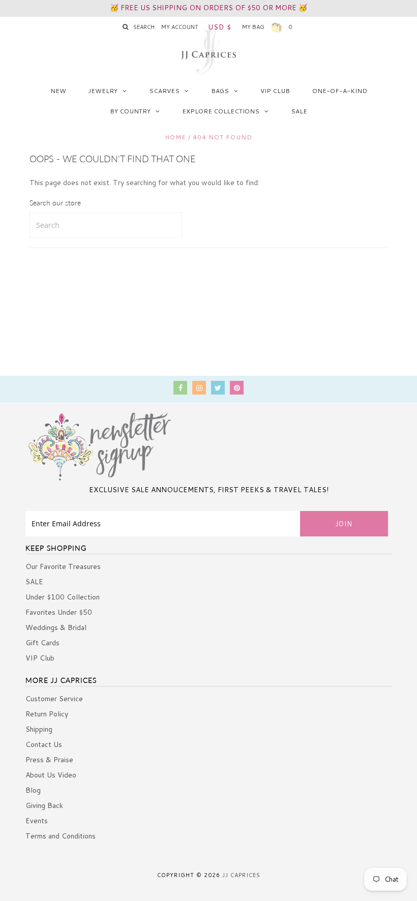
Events (36, 821)
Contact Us (43, 744)
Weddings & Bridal (55, 627)
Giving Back (44, 805)
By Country (130, 111)
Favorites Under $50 (58, 612)
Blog (33, 790)
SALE (299, 111)
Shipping (38, 729)
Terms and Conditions (60, 836)
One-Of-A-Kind (339, 90)
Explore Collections (220, 111)
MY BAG (267, 27)
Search (144, 27)
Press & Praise (49, 760)
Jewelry (102, 90)
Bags (220, 90)
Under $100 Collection (62, 597)
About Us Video (50, 775)
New (58, 90)
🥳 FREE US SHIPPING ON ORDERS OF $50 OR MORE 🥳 (208, 8)
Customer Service (54, 699)
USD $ (219, 27)
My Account (179, 27)
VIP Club (275, 90)
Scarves (164, 90)
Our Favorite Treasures (63, 566)
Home (175, 137)
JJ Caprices (241, 875)
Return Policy (46, 714)
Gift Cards (42, 643)
